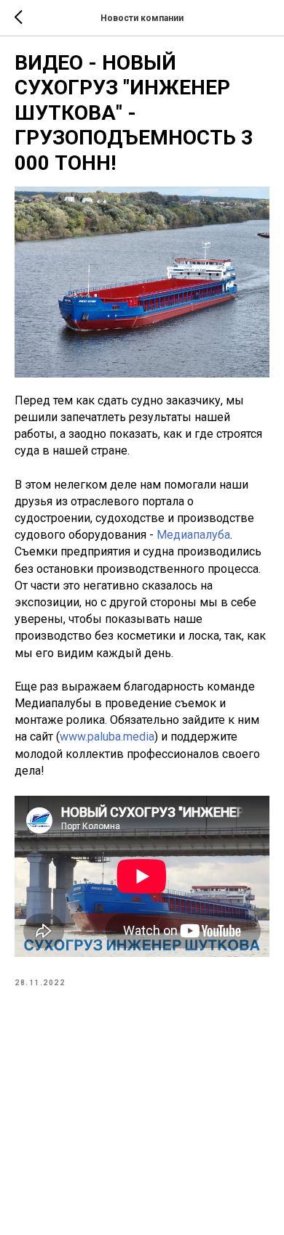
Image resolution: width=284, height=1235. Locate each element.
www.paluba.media (107, 736)
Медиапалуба (193, 535)
